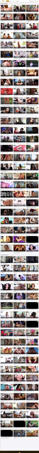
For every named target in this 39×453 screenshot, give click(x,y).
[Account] (37, 1)
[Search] (35, 1)
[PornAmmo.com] (3, 1)
